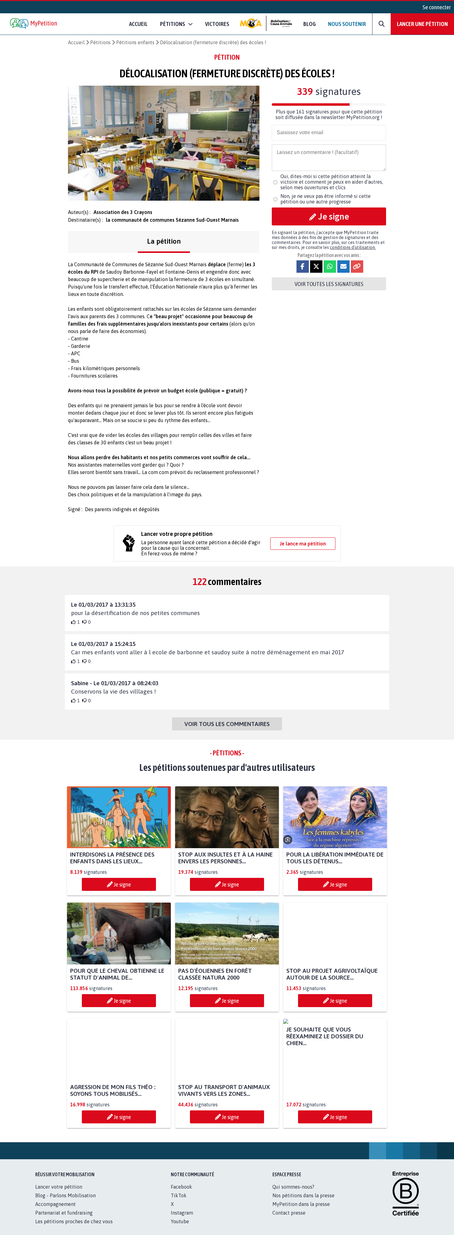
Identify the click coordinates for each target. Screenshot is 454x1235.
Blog (309, 23)
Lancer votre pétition (58, 1193)
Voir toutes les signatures (329, 283)
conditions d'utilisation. (353, 247)
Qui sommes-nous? (293, 1193)
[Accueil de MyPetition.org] (34, 24)
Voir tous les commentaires (227, 723)
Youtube (180, 1228)
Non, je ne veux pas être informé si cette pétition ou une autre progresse (325, 198)
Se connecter (436, 7)
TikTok (179, 1202)
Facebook (181, 1193)
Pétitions (100, 42)
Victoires (217, 23)
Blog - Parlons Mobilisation (65, 1202)
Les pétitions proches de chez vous (74, 1228)
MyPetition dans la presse (301, 1211)
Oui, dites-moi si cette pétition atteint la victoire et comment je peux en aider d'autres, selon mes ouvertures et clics (331, 181)
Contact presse (288, 1219)
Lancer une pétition (422, 23)
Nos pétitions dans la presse (303, 1202)
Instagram (182, 1219)
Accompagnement (55, 1211)
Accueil (138, 23)
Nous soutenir (347, 23)
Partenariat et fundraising (64, 1219)
